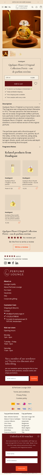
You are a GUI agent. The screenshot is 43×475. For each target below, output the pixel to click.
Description (7, 104)
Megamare (25, 423)
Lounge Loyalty (10, 284)
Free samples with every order (16, 97)
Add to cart (18, 84)
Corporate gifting (10, 299)
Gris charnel (25, 430)
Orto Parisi (7, 423)
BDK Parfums (8, 428)
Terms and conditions (21, 392)
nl (10, 7)
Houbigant (21, 61)
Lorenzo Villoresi (9, 421)
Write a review (21, 247)
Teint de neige (26, 419)
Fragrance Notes (9, 147)
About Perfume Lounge (13, 287)
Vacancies (7, 293)
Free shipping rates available (16, 94)
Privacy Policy (21, 395)
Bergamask (25, 426)
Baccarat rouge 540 (28, 417)
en (6, 7)
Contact (7, 311)
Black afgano (26, 428)
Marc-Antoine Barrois (11, 417)
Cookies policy (21, 398)
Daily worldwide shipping (14, 92)
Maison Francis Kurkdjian (12, 419)
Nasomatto (8, 426)
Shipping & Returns (11, 308)
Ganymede (25, 421)
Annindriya (7, 430)
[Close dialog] (38, 436)
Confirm (34, 378)
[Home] (22, 7)
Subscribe (21, 468)
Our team (7, 290)
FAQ (5, 296)
